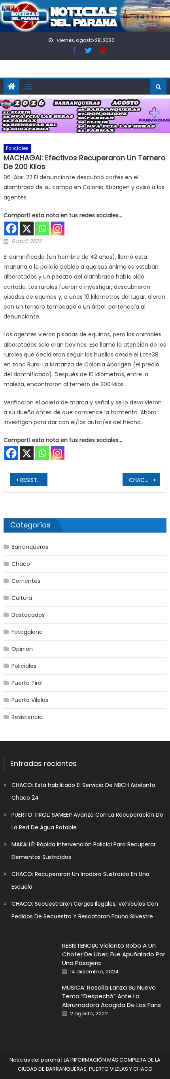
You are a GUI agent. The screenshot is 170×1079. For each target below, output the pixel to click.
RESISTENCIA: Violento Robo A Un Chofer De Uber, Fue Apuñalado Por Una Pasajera (113, 954)
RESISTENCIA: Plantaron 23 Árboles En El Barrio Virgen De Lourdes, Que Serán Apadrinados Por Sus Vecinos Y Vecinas (33, 480)
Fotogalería (27, 632)
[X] (27, 228)
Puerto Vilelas (29, 700)
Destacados (28, 615)
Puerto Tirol (27, 683)
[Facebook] (11, 228)
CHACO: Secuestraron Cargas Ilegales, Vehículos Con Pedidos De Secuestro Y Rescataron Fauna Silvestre (84, 910)
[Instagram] (57, 228)
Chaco (20, 564)
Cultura (21, 598)
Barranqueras (29, 547)
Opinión (22, 649)
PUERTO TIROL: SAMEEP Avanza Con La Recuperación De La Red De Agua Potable (87, 821)
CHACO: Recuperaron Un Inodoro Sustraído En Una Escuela (80, 880)
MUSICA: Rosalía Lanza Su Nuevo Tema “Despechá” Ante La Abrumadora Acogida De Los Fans (111, 996)
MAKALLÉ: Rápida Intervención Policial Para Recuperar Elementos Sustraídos (83, 850)
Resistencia (27, 717)
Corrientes (25, 581)
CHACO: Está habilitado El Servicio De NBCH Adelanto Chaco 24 (83, 791)
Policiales (17, 148)
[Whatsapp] (42, 228)
